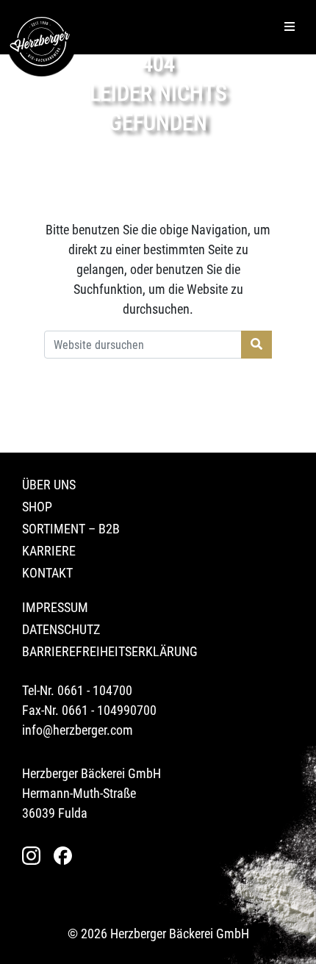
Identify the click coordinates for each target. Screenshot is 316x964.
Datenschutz (61, 629)
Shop (37, 506)
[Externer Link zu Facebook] (66, 855)
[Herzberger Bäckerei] (41, 41)
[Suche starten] (256, 345)
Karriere (49, 550)
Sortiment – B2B (71, 528)
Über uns (49, 484)
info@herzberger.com (77, 730)
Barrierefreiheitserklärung (110, 651)
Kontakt (47, 572)
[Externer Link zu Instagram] (35, 855)
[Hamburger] (289, 27)
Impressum (55, 607)
